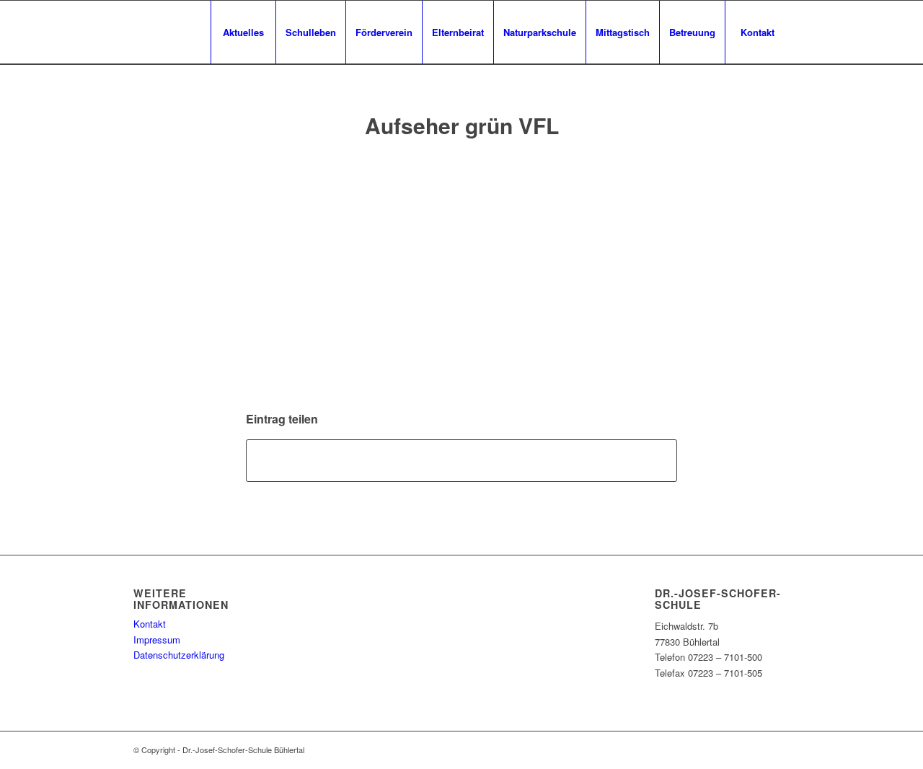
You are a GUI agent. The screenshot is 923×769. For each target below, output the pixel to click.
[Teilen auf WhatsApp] (461, 460)
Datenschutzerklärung (178, 655)
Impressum (156, 639)
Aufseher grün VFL (462, 125)
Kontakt (149, 623)
